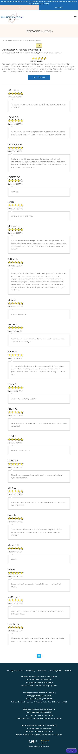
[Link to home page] (17, 17)
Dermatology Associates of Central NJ (13, 40)
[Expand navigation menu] (75, 17)
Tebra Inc (20, 671)
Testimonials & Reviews (33, 40)
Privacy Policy (30, 671)
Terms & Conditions (41, 671)
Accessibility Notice (55, 671)
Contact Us (67, 671)
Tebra (47, 746)
